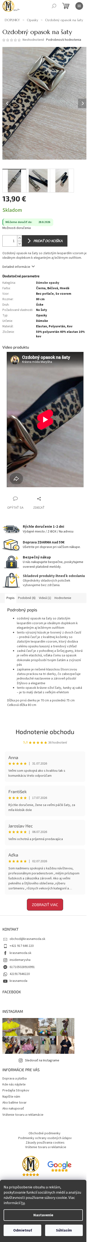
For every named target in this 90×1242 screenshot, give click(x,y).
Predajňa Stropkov (15, 1090)
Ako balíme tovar (14, 1102)
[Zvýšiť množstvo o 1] (19, 238)
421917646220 (20, 974)
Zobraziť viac (45, 904)
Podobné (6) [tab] (27, 598)
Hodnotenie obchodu (45, 731)
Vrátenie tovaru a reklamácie (22, 1114)
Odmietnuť (22, 1230)
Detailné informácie (16, 266)
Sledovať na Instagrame (42, 1060)
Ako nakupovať (13, 1108)
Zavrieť (49, 498)
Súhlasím (64, 1230)
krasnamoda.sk (20, 953)
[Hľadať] (54, 6)
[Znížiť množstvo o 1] (19, 243)
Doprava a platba (14, 1078)
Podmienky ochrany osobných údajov (45, 1138)
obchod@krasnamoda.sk (27, 939)
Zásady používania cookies (45, 1142)
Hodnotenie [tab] (62, 598)
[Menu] (79, 6)
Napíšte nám (11, 1096)
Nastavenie (43, 1215)
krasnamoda (18, 980)
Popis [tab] (10, 598)
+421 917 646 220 (22, 945)
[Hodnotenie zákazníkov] (60, 1166)
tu (23, 1203)
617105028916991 (22, 967)
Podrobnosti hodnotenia (63, 40)
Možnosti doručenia (16, 228)
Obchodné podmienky (44, 1133)
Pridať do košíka (47, 241)
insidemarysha (20, 960)
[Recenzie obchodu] (31, 1166)
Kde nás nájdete (14, 1084)
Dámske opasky (47, 283)
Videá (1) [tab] (45, 598)
